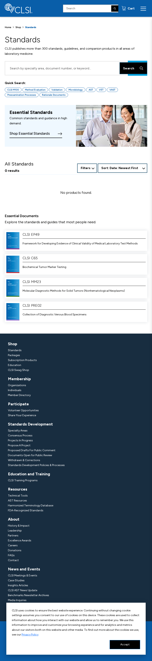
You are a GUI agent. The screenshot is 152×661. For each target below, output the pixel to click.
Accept (125, 644)
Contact (13, 560)
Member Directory (19, 395)
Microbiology (75, 89)
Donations (14, 550)
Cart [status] (131, 8)
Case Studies (16, 580)
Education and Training (29, 474)
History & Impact (18, 525)
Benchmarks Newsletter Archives (28, 595)
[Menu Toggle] (143, 8)
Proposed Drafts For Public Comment (31, 450)
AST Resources (17, 500)
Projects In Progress (20, 440)
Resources (17, 489)
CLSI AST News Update (22, 590)
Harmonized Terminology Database (30, 505)
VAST (112, 89)
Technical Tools (18, 495)
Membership (19, 378)
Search (128, 68)
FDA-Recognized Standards (25, 510)
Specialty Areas (18, 430)
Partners (13, 535)
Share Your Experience (22, 415)
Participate (18, 404)
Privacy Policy (30, 634)
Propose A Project (19, 445)
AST (91, 89)
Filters (85, 168)
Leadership (15, 530)
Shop (18, 27)
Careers (13, 545)
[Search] (114, 8)
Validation (57, 89)
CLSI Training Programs (23, 480)
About (13, 519)
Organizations (17, 385)
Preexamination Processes (21, 95)
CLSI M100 (13, 89)
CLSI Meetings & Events (22, 575)
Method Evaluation (35, 89)
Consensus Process (20, 435)
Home (8, 27)
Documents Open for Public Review (30, 455)
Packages (14, 355)
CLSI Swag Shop (18, 370)
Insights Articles (18, 585)
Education (14, 365)
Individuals (14, 390)
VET (101, 89)
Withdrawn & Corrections (24, 460)
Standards (15, 350)
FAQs (11, 555)
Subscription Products (22, 360)
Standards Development (30, 424)
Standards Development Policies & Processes (36, 465)
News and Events (24, 569)
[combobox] (122, 168)
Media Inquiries (17, 600)
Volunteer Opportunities (23, 410)
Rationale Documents (54, 95)
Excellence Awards (19, 540)
